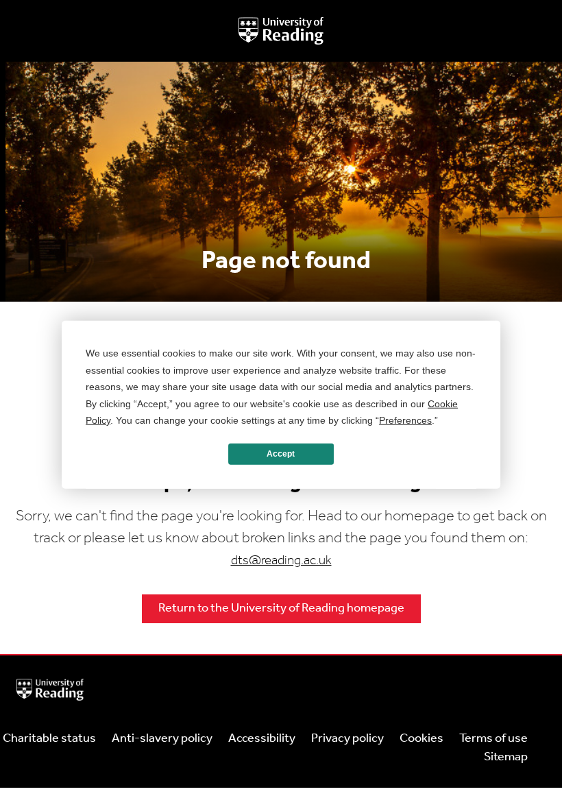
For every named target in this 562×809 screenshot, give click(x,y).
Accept (281, 454)
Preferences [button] (405, 420)
